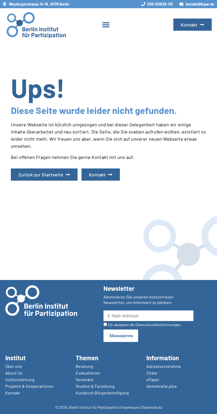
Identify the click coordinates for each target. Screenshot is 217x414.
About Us (13, 372)
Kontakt (12, 392)
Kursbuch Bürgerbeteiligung (102, 392)
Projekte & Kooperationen (29, 386)
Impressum (130, 407)
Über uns (13, 366)
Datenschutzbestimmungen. (158, 324)
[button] (106, 25)
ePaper (153, 379)
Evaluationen (88, 372)
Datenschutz (152, 407)
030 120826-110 (160, 4)
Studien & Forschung (95, 386)
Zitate (151, 372)
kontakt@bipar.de (200, 4)
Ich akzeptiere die (144, 325)
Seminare (84, 379)
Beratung (84, 366)
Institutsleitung (19, 379)
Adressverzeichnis (163, 366)
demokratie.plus (161, 386)
